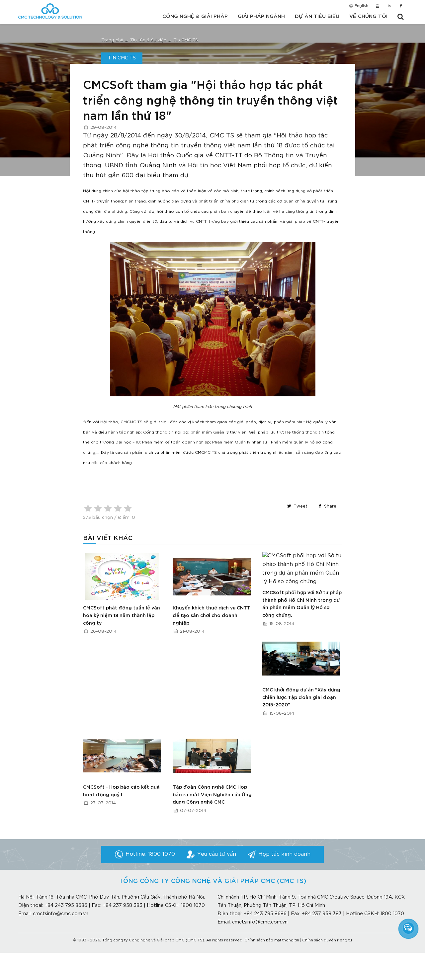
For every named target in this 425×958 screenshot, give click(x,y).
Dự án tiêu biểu (317, 16)
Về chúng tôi (368, 16)
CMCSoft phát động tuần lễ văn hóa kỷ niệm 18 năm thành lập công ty (121, 615)
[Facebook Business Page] (401, 6)
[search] (400, 17)
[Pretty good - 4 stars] (118, 508)
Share (329, 506)
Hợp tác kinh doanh (284, 854)
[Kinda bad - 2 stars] (98, 508)
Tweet (299, 506)
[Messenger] (408, 928)
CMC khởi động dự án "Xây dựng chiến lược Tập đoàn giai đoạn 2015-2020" (301, 697)
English (361, 6)
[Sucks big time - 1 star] (88, 508)
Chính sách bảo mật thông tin (271, 940)
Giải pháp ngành (261, 16)
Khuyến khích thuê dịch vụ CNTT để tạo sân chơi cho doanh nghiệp (211, 615)
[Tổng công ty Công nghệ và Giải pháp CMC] (50, 11)
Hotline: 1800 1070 (150, 854)
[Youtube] (377, 6)
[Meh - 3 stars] (108, 508)
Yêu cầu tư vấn (216, 854)
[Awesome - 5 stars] (128, 508)
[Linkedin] (389, 6)
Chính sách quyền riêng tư (327, 940)
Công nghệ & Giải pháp (195, 16)
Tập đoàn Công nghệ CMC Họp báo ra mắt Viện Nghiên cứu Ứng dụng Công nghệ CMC (212, 795)
